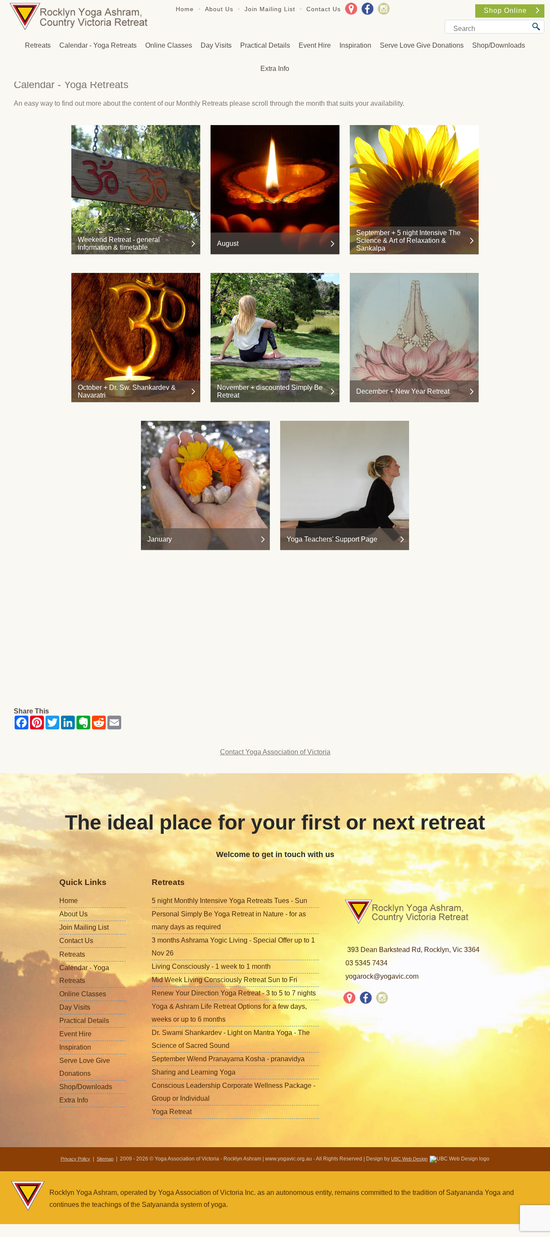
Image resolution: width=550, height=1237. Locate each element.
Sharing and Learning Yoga (193, 1072)
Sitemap (105, 1158)
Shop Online (505, 10)
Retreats (38, 45)
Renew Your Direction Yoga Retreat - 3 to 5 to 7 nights (234, 993)
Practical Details (265, 45)
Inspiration (355, 45)
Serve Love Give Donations (422, 45)
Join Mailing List (269, 9)
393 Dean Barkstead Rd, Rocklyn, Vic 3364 (413, 949)
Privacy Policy (75, 1158)
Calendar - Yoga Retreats (98, 45)
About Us (219, 9)
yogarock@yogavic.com (382, 976)
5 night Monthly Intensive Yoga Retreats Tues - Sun (229, 900)
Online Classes (168, 45)
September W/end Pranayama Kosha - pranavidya (228, 1058)
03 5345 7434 (366, 963)
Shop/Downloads (498, 45)
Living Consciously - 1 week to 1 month (211, 966)
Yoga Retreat (172, 1111)
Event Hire (315, 45)
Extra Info (274, 68)
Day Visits (216, 45)
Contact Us (323, 9)
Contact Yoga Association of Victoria (275, 752)
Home (185, 9)
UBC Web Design (409, 1158)
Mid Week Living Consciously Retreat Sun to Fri (224, 979)
